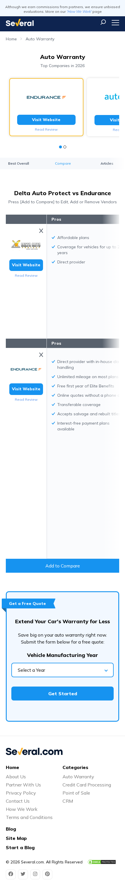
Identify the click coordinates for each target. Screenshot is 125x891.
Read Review (46, 129)
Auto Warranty (40, 39)
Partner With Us (23, 785)
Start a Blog (20, 847)
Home (11, 39)
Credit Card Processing (87, 785)
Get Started (62, 693)
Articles (107, 163)
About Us (16, 776)
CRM (68, 801)
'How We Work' (79, 11)
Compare (63, 163)
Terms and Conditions (29, 817)
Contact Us (18, 801)
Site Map (16, 838)
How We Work (22, 809)
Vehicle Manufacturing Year (62, 655)
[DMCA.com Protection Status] (101, 862)
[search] (103, 22)
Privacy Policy (21, 793)
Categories (75, 767)
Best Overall (18, 163)
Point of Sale (76, 793)
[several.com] (20, 22)
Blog (11, 829)
